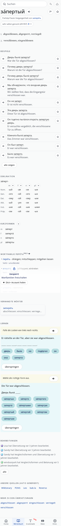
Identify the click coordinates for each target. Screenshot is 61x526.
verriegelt (50, 502)
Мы (9, 85)
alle (4, 472)
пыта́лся (24, 119)
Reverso (43, 488)
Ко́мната (12, 135)
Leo (25, 488)
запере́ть (37, 18)
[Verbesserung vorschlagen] (50, 11)
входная (35, 85)
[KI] (57, 4)
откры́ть (33, 119)
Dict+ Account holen (16, 282)
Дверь (10, 57)
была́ (17, 57)
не (12, 101)
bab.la (33, 488)
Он (9, 101)
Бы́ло (10, 153)
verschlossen (7, 507)
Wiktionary (6, 488)
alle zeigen (9, 165)
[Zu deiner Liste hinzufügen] (57, 11)
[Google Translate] (51, 4)
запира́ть (8, 307)
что (28, 85)
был (13, 144)
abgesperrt (22, 502)
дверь (19, 66)
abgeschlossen (8, 502)
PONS (17, 488)
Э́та (9, 110)
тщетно (15, 119)
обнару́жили (18, 85)
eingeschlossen (36, 502)
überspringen (12, 366)
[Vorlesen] (29, 11)
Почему (11, 66)
